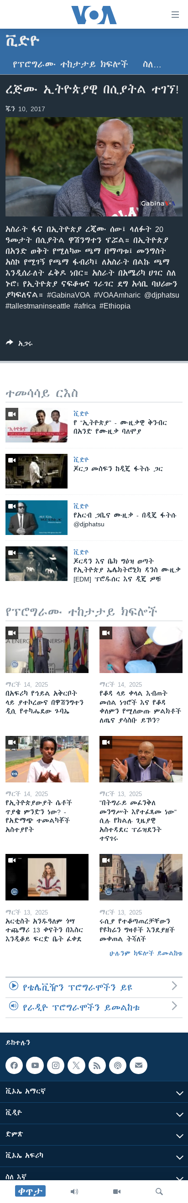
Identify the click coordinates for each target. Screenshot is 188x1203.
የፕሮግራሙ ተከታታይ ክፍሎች (70, 64)
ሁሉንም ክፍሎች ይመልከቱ (146, 953)
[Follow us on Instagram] (55, 1065)
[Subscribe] (138, 1065)
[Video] (117, 1191)
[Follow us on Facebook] (14, 1065)
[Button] (19, 345)
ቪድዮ (81, 413)
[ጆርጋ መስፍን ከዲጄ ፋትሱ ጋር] (36, 471)
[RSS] (97, 1065)
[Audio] (74, 1191)
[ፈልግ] (159, 1191)
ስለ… (152, 64)
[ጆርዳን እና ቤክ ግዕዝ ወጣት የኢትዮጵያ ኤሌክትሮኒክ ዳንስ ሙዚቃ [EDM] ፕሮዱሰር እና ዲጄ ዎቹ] (36, 563)
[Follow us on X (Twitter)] (76, 1065)
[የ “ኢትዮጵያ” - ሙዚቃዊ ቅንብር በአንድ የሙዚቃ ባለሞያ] (36, 425)
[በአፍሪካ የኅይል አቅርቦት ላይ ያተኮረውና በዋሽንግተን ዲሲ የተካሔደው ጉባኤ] (47, 650)
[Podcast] (117, 1065)
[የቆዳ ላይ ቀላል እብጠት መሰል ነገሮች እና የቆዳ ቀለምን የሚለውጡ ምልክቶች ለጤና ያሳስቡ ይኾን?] (141, 650)
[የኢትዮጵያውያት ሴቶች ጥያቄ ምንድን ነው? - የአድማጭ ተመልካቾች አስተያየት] (47, 759)
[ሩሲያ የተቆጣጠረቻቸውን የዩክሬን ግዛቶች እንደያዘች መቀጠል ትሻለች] (141, 877)
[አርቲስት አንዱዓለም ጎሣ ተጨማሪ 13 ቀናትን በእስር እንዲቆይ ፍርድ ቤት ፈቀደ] (47, 877)
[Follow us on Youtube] (34, 1065)
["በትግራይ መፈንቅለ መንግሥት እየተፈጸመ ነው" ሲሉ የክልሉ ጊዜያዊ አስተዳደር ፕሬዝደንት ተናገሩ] (141, 759)
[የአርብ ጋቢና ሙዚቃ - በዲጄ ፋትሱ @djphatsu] (36, 517)
